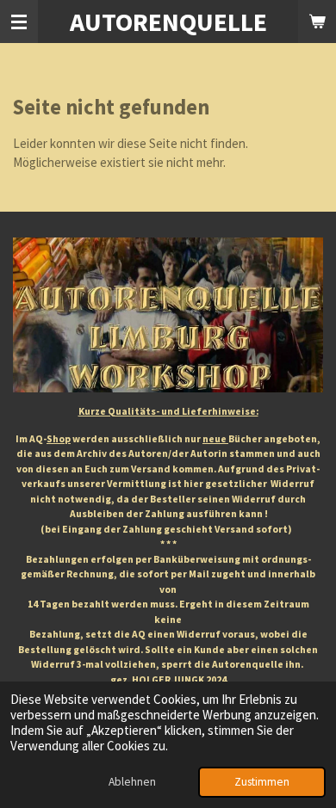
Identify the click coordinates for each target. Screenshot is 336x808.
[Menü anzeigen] (19, 21)
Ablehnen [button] (132, 781)
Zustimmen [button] (261, 781)
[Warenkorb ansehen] (317, 21)
